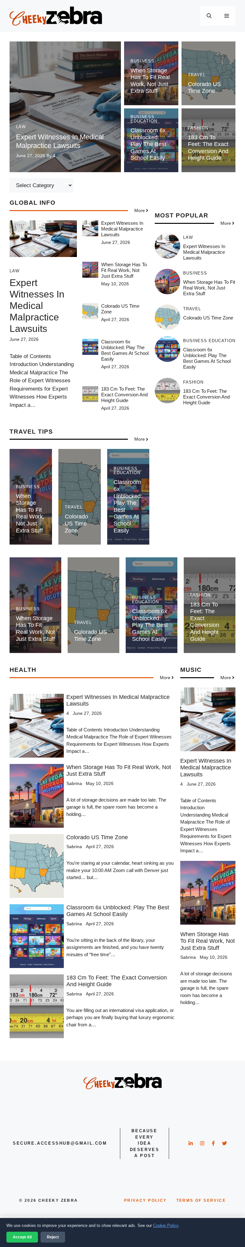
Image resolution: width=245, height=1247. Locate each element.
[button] (209, 16)
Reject (53, 1237)
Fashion (198, 128)
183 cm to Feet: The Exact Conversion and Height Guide (208, 147)
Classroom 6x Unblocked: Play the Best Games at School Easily (148, 144)
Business (142, 61)
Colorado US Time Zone (204, 87)
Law (21, 127)
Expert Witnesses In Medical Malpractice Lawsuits (60, 141)
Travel (197, 75)
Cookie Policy (165, 1225)
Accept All (22, 1237)
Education (143, 121)
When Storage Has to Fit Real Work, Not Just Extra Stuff (150, 80)
